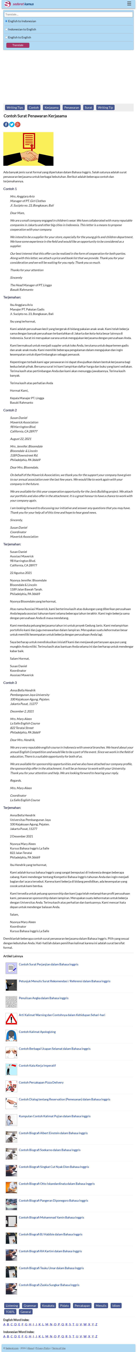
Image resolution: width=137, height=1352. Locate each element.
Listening (12, 1305)
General (26, 1312)
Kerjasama (51, 107)
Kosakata (48, 1305)
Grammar (30, 1305)
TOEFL (10, 1312)
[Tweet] (12, 127)
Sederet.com (12, 1348)
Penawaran (71, 107)
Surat (88, 107)
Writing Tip (105, 107)
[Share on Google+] (17, 127)
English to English (19, 37)
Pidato (64, 1305)
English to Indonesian (22, 21)
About (30, 1348)
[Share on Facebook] (6, 127)
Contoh (34, 107)
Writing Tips (15, 107)
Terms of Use (58, 1348)
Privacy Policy (43, 1348)
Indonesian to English (22, 29)
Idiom (116, 1305)
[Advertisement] (68, 75)
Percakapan (82, 1305)
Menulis (101, 1305)
